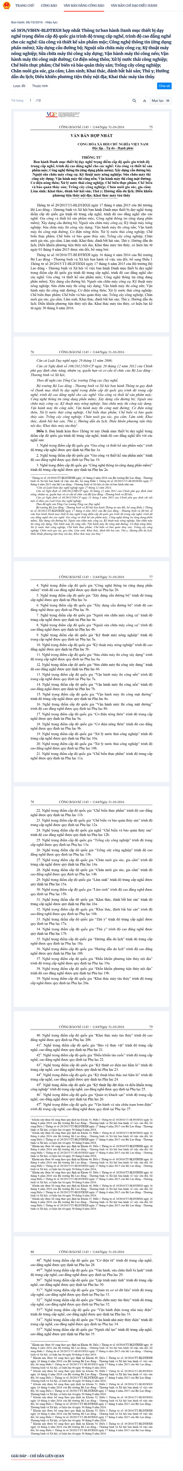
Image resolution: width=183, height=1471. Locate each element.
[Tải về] (144, 100)
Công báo (49, 6)
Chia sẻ (164, 86)
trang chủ (24, 6)
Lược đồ (19, 86)
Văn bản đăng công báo (84, 6)
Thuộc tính (40, 86)
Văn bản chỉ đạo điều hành (134, 6)
